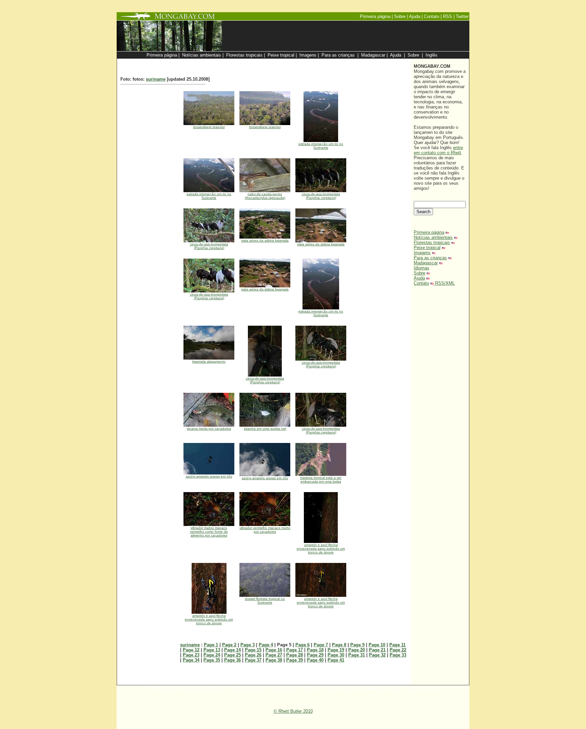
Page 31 (356, 654)
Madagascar (426, 262)
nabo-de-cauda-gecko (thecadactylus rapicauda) (265, 196)
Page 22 (398, 649)
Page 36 (232, 660)
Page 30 (336, 654)
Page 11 (397, 644)
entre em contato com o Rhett (438, 150)
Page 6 (302, 644)
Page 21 (377, 649)
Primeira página (429, 232)
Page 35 (211, 660)
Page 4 (266, 644)
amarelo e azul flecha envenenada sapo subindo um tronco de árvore (321, 548)
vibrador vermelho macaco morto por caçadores (264, 529)
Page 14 (232, 649)
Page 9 (357, 644)
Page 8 (339, 644)
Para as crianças (430, 257)
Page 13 (211, 649)
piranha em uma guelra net (265, 428)
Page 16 (274, 649)
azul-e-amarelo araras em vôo (209, 476)
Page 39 (294, 660)
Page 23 (191, 654)
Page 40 (315, 660)
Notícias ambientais (433, 237)
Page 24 (211, 654)
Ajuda (419, 278)
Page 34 (191, 660)
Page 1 (211, 644)
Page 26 (253, 654)
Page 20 (356, 649)
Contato (421, 283)
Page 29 (315, 654)
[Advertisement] (327, 62)
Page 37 (253, 660)
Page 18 (315, 649)
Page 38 (274, 660)
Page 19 (336, 649)
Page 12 (191, 649)
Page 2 (229, 644)
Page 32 (377, 654)
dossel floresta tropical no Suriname (265, 600)
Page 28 (294, 654)
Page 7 (321, 644)
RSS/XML (445, 283)
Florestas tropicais (432, 242)
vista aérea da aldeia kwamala (265, 240)
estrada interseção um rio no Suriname (320, 145)
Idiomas (421, 267)
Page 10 (377, 644)
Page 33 (398, 654)
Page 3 (247, 644)
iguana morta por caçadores (209, 428)
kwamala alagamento (209, 361)
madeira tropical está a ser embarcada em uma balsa (320, 479)
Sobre (419, 273)
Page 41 (336, 660)
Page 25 (232, 654)
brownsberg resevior (209, 127)
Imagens (422, 252)
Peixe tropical (427, 247)
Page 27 (274, 654)
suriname (155, 79)
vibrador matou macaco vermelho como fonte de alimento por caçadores (209, 531)
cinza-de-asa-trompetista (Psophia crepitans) (321, 196)
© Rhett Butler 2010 (293, 711)
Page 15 (253, 649)
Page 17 (294, 649)
